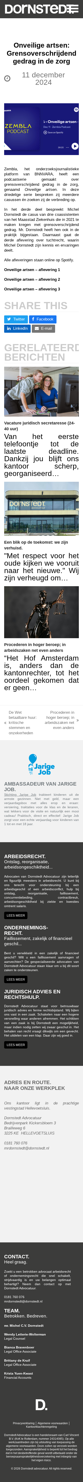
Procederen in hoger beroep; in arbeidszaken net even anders (59, 720)
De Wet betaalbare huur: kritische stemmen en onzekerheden (20, 722)
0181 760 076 (14, 1297)
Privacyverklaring (24, 1423)
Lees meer (16, 915)
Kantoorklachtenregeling (41, 1426)
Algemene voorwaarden (53, 1423)
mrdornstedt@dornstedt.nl (23, 1301)
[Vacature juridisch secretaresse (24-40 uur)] (41, 391)
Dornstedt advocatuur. (34, 1468)
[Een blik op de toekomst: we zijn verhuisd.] (41, 508)
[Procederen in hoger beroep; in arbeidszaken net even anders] (41, 612)
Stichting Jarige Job (20, 794)
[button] (69, 8)
